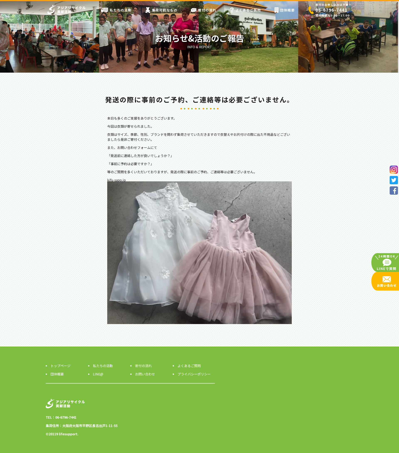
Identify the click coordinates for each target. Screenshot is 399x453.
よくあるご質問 (248, 9)
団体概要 (287, 9)
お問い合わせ (145, 373)
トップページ (60, 365)
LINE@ (98, 373)
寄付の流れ (207, 9)
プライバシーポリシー (194, 373)
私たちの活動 (121, 9)
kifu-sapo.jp (116, 179)
